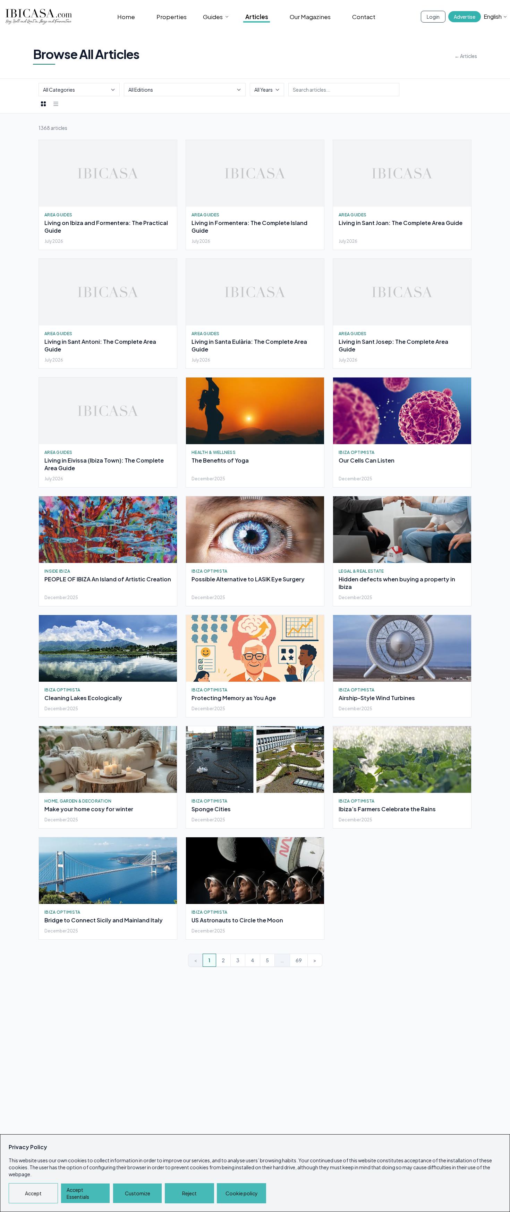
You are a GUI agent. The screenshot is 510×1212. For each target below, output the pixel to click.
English (493, 16)
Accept (33, 1193)
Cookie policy (242, 1193)
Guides (213, 16)
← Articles (465, 56)
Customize (137, 1193)
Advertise (464, 17)
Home (126, 16)
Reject (189, 1193)
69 (299, 960)
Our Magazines (310, 16)
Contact (363, 16)
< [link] (195, 960)
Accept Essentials (78, 1193)
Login (433, 17)
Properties (171, 16)
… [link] (282, 960)
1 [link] (209, 960)
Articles (256, 16)
